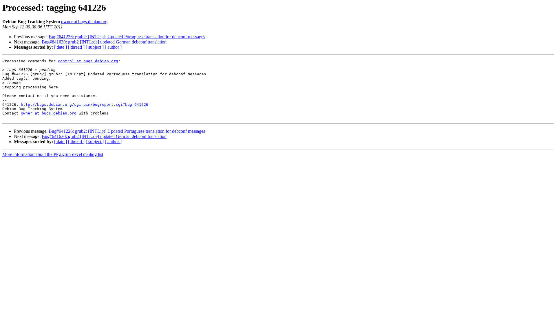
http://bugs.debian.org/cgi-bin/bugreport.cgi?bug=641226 (84, 104)
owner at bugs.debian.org (84, 21)
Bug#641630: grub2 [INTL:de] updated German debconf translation (104, 41)
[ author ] (113, 47)
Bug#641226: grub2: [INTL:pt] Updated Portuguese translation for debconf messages (127, 36)
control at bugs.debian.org (88, 61)
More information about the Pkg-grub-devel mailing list (52, 154)
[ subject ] (95, 47)
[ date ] (60, 47)
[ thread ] (76, 47)
